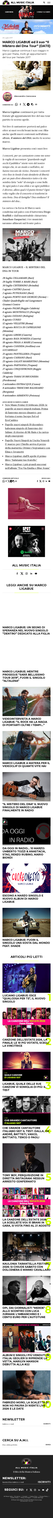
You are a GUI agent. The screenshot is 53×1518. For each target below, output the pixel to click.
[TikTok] (47, 1490)
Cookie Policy (14, 1497)
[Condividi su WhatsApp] (16, 104)
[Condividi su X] (24, 104)
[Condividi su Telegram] (28, 104)
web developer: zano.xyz (26, 1501)
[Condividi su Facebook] (20, 104)
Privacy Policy (43, 1496)
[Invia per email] (36, 104)
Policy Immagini (26, 1497)
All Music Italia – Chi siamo (12, 1496)
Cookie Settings (38, 1497)
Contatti (24, 1496)
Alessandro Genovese (25, 96)
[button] (32, 104)
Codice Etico (33, 1496)
